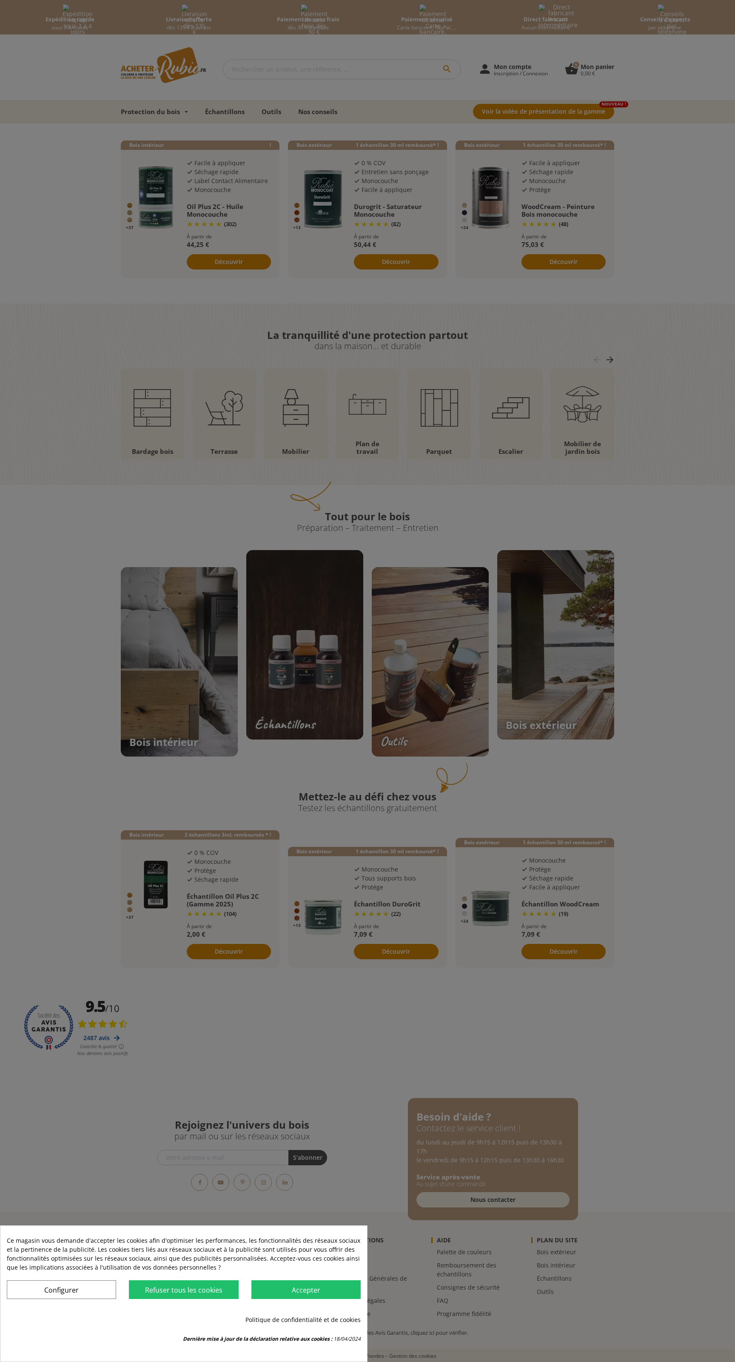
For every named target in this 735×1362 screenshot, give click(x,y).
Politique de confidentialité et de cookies (303, 1320)
